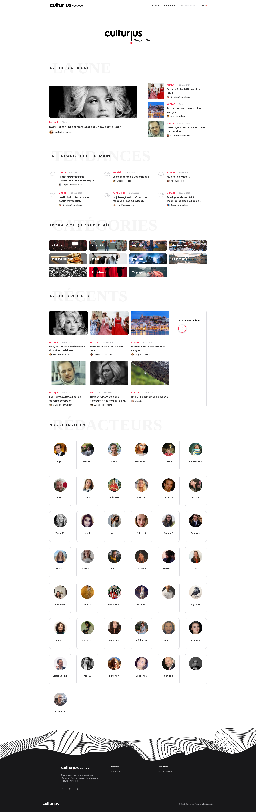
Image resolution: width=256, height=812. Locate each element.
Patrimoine (119, 193)
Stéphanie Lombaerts (72, 184)
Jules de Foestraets (103, 405)
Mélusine (139, 401)
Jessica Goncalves (179, 205)
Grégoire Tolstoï (177, 116)
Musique (53, 122)
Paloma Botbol (177, 181)
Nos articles (116, 771)
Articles (155, 5)
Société (117, 172)
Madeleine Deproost (64, 132)
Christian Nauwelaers (180, 97)
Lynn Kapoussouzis (125, 205)
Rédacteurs (169, 5)
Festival (171, 85)
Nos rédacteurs (165, 771)
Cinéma (94, 392)
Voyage (171, 104)
